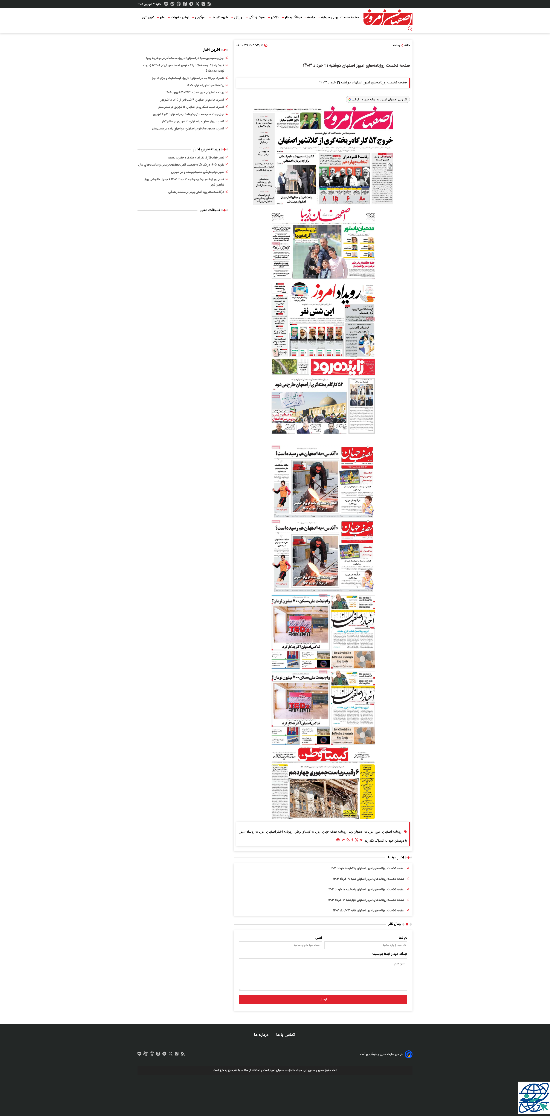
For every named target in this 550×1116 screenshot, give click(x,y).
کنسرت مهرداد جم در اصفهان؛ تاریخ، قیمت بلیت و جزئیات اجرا (188, 78)
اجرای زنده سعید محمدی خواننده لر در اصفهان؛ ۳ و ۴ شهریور (188, 114)
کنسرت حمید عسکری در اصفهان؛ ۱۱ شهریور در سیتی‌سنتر (191, 107)
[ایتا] (185, 5)
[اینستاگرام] (203, 5)
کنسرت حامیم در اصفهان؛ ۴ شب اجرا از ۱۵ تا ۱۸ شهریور (192, 100)
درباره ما (262, 1034)
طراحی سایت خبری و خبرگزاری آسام (381, 1054)
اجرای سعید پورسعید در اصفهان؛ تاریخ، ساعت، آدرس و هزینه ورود (185, 58)
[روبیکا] (178, 5)
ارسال (323, 999)
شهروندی (148, 17)
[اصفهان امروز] (387, 17)
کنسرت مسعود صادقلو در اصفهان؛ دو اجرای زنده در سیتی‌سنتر (188, 128)
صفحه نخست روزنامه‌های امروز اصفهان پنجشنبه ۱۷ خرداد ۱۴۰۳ (366, 889)
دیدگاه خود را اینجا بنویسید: (389, 954)
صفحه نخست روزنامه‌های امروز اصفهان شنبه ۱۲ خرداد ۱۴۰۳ (368, 910)
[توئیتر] (197, 5)
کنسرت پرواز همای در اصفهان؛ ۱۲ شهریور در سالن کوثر (193, 121)
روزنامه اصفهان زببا (361, 832)
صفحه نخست (349, 17)
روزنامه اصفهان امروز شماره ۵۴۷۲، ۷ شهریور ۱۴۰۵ (194, 92)
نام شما (403, 938)
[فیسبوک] (352, 841)
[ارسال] (343, 841)
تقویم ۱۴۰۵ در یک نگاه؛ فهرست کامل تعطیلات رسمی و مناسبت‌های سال (181, 165)
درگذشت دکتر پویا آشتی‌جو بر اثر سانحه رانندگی (196, 192)
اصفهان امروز (277, 1070)
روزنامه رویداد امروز (251, 832)
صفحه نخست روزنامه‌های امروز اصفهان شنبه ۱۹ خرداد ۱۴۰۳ (368, 879)
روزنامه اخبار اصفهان (279, 832)
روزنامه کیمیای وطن (307, 832)
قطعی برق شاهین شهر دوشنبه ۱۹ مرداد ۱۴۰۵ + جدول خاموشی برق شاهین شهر (184, 182)
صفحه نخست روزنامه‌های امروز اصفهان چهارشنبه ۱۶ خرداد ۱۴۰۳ (366, 900)
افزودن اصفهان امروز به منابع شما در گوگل (379, 99)
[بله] (166, 5)
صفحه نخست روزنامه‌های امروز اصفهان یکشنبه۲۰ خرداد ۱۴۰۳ (367, 868)
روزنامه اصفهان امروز (388, 832)
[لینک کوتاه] (348, 841)
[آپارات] (172, 5)
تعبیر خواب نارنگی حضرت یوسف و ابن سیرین (197, 172)
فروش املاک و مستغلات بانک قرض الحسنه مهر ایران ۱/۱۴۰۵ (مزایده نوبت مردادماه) (183, 68)
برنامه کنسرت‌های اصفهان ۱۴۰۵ (205, 85)
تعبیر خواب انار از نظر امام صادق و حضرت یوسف (196, 157)
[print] (338, 840)
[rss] (209, 5)
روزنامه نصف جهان (334, 832)
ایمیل (318, 938)
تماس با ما (286, 1034)
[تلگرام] (191, 5)
